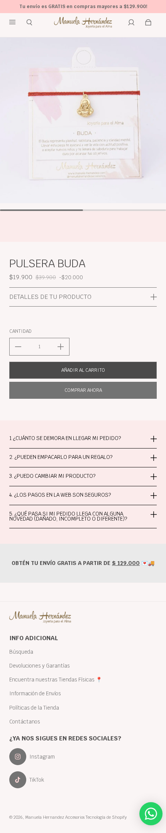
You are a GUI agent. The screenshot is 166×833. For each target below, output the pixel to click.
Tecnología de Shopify (106, 817)
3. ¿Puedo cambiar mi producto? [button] (52, 475)
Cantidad (20, 331)
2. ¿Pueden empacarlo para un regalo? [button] (60, 457)
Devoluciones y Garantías (39, 665)
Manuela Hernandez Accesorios (55, 817)
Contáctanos (24, 721)
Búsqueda (21, 651)
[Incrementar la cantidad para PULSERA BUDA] (60, 346)
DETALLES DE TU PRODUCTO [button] (50, 297)
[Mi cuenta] (131, 22)
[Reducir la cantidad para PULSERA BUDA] (18, 346)
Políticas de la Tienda (34, 707)
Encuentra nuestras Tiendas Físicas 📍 (55, 679)
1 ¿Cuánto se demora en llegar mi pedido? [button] (65, 439)
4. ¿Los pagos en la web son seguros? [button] (60, 494)
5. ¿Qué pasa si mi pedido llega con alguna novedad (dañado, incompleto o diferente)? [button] (68, 516)
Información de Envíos (35, 693)
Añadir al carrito (83, 370)
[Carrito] (148, 22)
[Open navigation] (17, 22)
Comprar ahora (83, 390)
